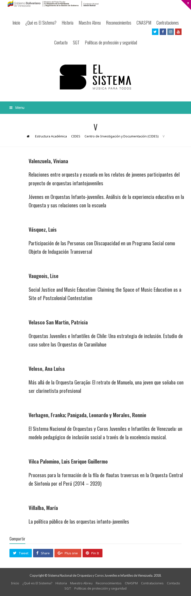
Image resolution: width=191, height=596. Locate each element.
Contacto (61, 42)
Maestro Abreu (90, 22)
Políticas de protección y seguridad (111, 42)
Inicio (16, 22)
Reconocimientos (118, 22)
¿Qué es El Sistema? (40, 22)
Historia (67, 22)
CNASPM (144, 22)
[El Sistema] (95, 77)
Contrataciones (167, 22)
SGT (76, 42)
